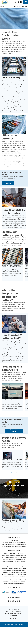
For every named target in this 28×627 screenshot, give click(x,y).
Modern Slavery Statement (13, 611)
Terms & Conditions (13, 609)
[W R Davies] (5, 2)
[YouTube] (15, 601)
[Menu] (26, 2)
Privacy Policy (9, 613)
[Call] (21, 2)
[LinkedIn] (11, 601)
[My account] (15, 2)
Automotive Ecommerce (17, 624)
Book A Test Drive (18, 6)
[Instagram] (13, 601)
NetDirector (8, 624)
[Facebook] (8, 601)
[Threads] (17, 601)
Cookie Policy (17, 613)
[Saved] (18, 2)
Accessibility (13, 615)
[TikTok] (19, 601)
